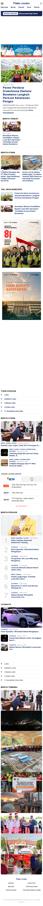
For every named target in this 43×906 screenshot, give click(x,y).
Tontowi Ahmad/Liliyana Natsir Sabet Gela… (25, 569)
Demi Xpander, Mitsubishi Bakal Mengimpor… (25, 550)
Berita (3, 443)
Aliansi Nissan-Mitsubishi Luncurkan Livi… (22, 596)
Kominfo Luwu (10, 399)
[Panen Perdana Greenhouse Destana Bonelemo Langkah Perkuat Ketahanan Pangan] (21, 70)
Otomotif (14, 547)
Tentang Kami (31, 886)
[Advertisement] (21, 29)
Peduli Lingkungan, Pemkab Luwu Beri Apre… (23, 578)
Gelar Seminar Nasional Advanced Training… (21, 541)
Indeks (11, 883)
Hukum (14, 443)
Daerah (8, 443)
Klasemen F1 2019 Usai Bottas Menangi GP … (24, 587)
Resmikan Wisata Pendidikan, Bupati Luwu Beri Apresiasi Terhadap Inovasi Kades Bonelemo (11, 139)
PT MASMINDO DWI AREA (13, 411)
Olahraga (14, 556)
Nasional (12, 451)
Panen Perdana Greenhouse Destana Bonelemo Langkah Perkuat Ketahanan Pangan (17, 94)
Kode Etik (31, 883)
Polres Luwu (9, 407)
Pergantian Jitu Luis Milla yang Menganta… (24, 559)
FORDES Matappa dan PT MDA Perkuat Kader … (22, 465)
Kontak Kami (11, 890)
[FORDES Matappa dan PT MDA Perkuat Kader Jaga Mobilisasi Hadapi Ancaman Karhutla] (11, 162)
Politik (25, 538)
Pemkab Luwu (10, 403)
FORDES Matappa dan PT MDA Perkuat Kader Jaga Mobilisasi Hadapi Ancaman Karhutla (10, 176)
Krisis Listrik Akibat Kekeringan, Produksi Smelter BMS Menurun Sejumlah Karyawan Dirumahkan (32, 176)
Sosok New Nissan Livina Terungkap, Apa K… (25, 639)
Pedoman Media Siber (31, 890)
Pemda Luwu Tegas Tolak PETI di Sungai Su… (20, 445)
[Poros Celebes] (21, 3)
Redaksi (11, 886)
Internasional (31, 449)
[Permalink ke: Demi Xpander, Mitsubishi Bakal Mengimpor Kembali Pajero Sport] (21, 617)
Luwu (6, 395)
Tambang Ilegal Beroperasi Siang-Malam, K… (24, 454)
